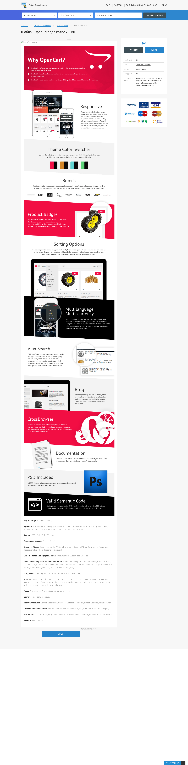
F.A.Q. (108, 5)
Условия (118, 5)
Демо (61, 634)
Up (185, 724)
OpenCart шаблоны (42, 26)
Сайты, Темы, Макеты (38, 5)
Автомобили (62, 26)
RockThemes (141, 69)
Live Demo (133, 50)
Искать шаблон (155, 15)
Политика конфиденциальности (142, 5)
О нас (164, 5)
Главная (24, 26)
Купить (154, 50)
